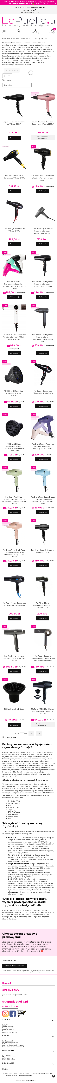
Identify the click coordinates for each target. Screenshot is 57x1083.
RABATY (5, 1025)
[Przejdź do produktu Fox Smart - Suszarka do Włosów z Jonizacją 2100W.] (43, 374)
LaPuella (6, 38)
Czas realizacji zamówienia (12, 1031)
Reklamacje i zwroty (9, 1044)
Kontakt (5, 1070)
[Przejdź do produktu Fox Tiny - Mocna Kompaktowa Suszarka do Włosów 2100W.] (43, 586)
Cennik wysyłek (8, 1026)
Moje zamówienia (9, 1057)
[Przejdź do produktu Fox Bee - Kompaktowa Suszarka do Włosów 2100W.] (14, 159)
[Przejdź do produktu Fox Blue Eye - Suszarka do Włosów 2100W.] (14, 212)
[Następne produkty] (31, 733)
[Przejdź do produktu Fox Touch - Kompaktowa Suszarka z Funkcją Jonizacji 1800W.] (14, 639)
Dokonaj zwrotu (8, 1032)
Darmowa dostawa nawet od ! (29, 7)
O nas (4, 1068)
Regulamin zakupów (10, 1042)
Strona (17, 733)
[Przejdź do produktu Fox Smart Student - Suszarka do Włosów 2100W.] (43, 533)
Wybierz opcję (14, 297)
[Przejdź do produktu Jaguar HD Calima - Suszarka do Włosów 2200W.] (14, 105)
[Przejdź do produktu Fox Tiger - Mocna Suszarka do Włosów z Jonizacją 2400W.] (14, 586)
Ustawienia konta (8, 1060)
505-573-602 (33, 12)
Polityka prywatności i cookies (13, 1045)
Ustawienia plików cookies (12, 1047)
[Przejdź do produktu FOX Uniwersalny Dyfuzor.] (14, 692)
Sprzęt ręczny (41, 38)
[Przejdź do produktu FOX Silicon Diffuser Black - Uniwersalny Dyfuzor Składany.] (14, 374)
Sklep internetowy (25, 1080)
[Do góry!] (53, 1076)
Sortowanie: (8, 80)
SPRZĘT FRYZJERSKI (22, 38)
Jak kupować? (7, 1041)
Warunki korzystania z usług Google (17, 1075)
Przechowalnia (7, 1058)
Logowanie (6, 1055)
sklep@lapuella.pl (15, 1001)
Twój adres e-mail (9, 960)
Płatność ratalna (8, 1029)
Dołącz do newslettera (14, 966)
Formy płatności (8, 1028)
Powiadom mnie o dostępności (43, 137)
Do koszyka (14, 138)
